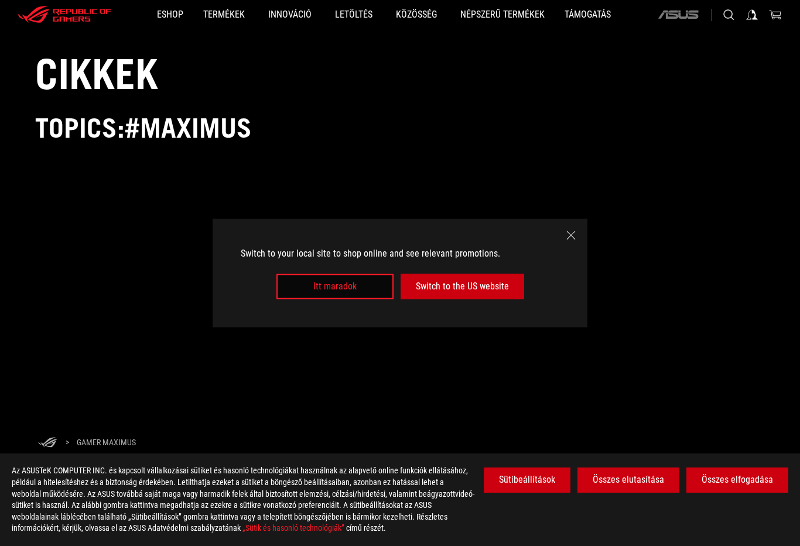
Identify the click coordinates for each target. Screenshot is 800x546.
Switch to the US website (462, 286)
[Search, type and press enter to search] (729, 14)
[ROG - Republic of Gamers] (64, 14)
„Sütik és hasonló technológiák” (293, 528)
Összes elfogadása (737, 479)
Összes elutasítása (628, 479)
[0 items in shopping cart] (775, 14)
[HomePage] (47, 443)
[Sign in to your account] (752, 14)
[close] (571, 235)
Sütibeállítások (527, 479)
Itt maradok (335, 286)
